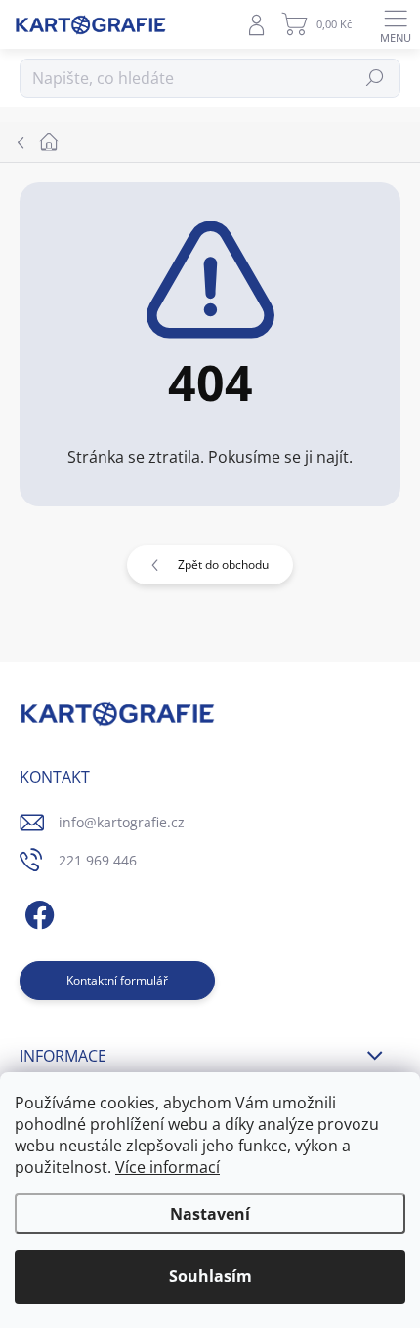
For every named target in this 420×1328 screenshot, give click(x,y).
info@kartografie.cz (122, 822)
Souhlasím (210, 1276)
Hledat (375, 77)
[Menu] (395, 24)
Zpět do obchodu (223, 564)
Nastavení (210, 1214)
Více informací (167, 1167)
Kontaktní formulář (117, 980)
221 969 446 (98, 860)
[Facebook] (37, 912)
